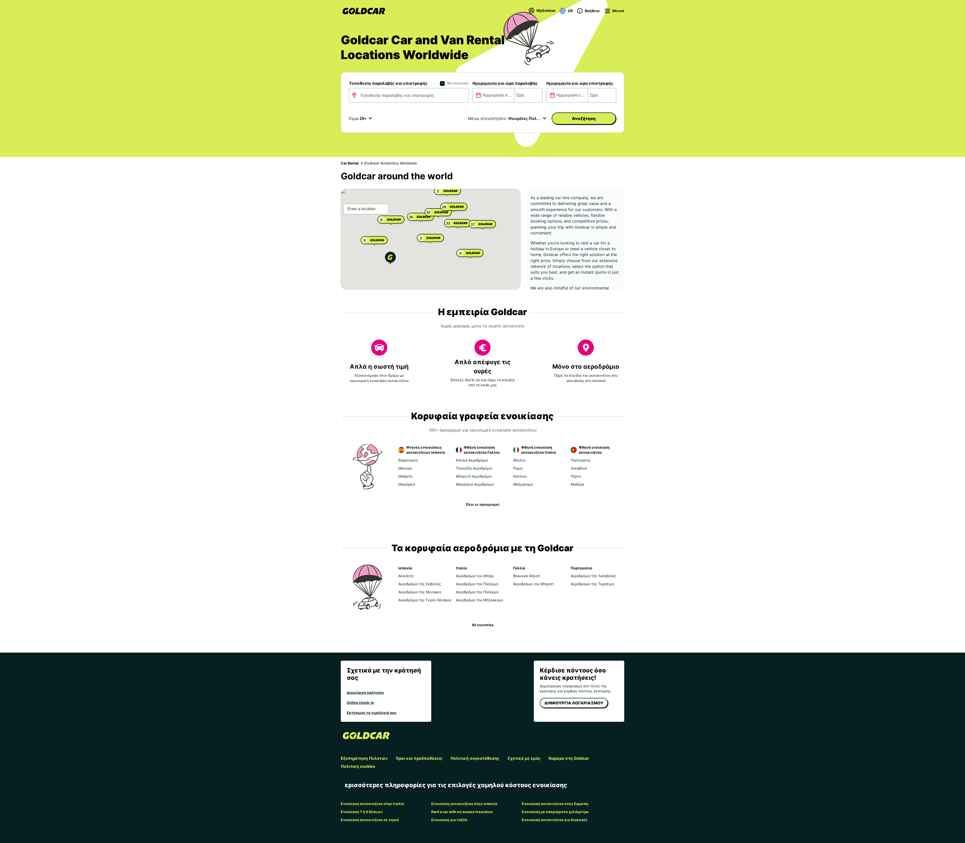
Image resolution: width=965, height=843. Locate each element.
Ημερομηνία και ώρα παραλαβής (505, 83)
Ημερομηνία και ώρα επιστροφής (579, 83)
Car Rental (350, 163)
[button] (390, 258)
